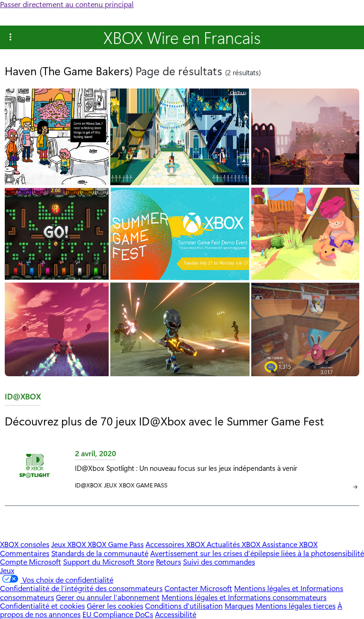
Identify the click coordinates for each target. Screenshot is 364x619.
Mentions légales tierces (295, 605)
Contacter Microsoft (198, 588)
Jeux (110, 485)
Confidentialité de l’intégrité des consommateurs (81, 588)
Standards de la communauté (99, 553)
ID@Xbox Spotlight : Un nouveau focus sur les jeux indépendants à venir (186, 468)
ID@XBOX (23, 398)
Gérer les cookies (115, 605)
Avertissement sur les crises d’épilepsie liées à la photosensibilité (257, 553)
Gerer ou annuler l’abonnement (108, 597)
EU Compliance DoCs (117, 614)
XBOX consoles (24, 544)
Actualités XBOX (234, 544)
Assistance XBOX (290, 544)
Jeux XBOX (69, 544)
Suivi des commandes (219, 561)
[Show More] (10, 37)
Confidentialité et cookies (42, 605)
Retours (168, 561)
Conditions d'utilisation (184, 605)
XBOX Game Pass (143, 485)
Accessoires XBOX (176, 544)
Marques (239, 605)
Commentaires (24, 553)
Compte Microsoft (30, 561)
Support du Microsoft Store (108, 561)
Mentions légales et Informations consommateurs (244, 597)
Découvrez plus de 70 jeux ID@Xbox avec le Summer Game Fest (164, 420)
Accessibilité (175, 614)
